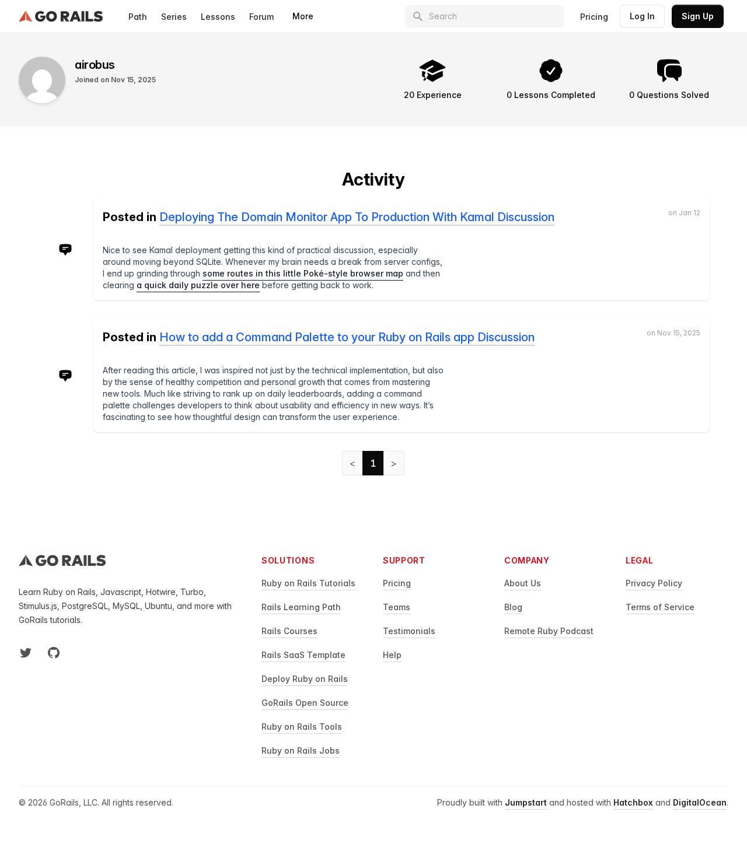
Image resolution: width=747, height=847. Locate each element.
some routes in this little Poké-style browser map (303, 273)
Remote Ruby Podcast (549, 631)
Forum (261, 17)
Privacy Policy (654, 583)
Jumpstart (526, 802)
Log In (642, 16)
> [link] (394, 463)
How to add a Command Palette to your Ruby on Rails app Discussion (347, 337)
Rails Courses (289, 631)
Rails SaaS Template (303, 655)
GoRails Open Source (304, 703)
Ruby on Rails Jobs (300, 750)
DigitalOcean (700, 802)
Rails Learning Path (301, 607)
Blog (513, 607)
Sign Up (698, 16)
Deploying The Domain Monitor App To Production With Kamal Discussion (356, 217)
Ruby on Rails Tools (301, 727)
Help (392, 655)
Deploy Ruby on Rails (304, 679)
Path (137, 17)
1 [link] (373, 463)
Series (174, 17)
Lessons (218, 17)
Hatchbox (633, 802)
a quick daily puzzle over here (198, 285)
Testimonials (409, 631)
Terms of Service (660, 607)
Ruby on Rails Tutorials (308, 583)
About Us (522, 583)
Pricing (594, 17)
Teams (396, 607)
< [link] (352, 463)
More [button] (302, 16)
